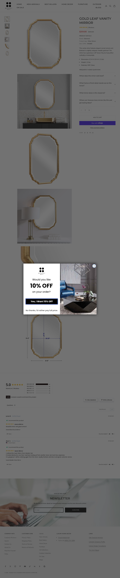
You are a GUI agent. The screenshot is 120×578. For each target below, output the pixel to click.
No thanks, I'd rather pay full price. (42, 310)
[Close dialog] (94, 266)
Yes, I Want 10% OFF (42, 301)
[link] (41, 271)
